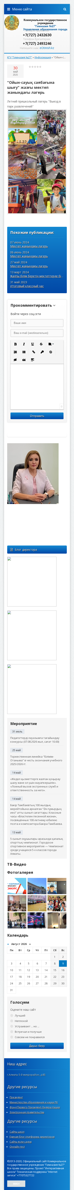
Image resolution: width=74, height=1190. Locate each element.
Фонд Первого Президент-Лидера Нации (35, 1107)
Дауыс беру (37, 1045)
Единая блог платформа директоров (32, 1137)
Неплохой (21, 1021)
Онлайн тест (17, 1147)
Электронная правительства (27, 1112)
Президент (16, 1097)
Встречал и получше (28, 1032)
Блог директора (26, 550)
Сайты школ (17, 1132)
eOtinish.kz (47, 48)
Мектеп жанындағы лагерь (29, 246)
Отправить (37, 415)
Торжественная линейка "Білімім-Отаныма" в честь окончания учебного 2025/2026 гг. (36, 760)
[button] (15, 344)
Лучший (20, 1015)
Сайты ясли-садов (20, 1142)
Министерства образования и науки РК (34, 1102)
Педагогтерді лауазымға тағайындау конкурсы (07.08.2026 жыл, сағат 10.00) (34, 739)
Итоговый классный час (27, 286)
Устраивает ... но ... (27, 1026)
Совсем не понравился (30, 1037)
